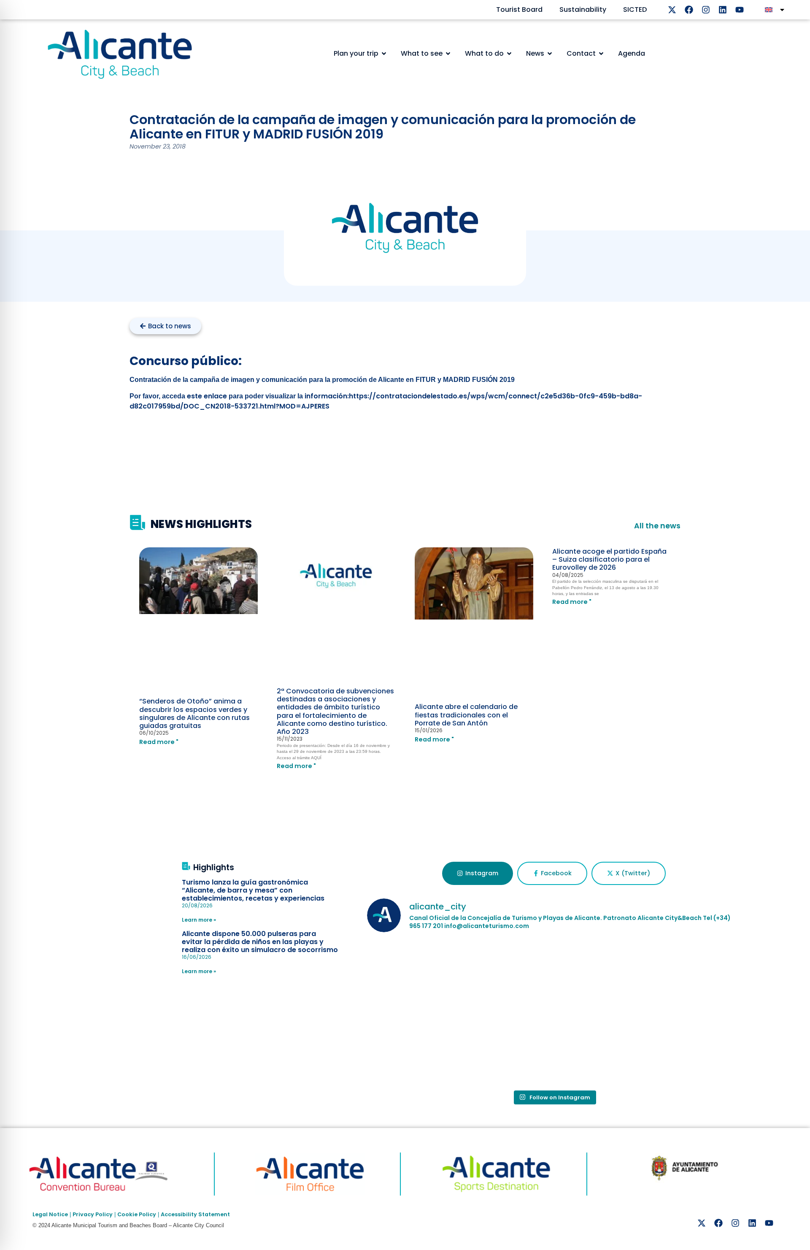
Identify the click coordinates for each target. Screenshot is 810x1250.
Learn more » (199, 919)
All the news (657, 526)
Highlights (213, 867)
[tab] (477, 873)
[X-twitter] (672, 9)
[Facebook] (688, 9)
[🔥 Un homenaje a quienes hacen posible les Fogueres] (428, 1049)
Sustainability (582, 9)
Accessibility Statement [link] (195, 1214)
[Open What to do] (509, 54)
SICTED (635, 9)
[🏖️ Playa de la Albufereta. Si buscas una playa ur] (554, 976)
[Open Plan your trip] (384, 54)
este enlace (208, 396)
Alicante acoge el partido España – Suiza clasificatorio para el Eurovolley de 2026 (609, 559)
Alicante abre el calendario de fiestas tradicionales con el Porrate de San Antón (466, 715)
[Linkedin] (722, 9)
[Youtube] (739, 9)
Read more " (158, 742)
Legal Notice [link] (50, 1214)
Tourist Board (519, 9)
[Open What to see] (448, 54)
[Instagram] (705, 9)
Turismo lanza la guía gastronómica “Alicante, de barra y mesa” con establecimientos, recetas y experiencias (253, 890)
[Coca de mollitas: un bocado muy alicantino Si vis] (679, 976)
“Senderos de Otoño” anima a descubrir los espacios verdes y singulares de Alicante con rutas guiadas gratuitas (194, 713)
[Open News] (549, 54)
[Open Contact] (601, 54)
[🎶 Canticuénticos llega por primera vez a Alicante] (428, 976)
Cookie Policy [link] (136, 1214)
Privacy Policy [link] (93, 1214)
